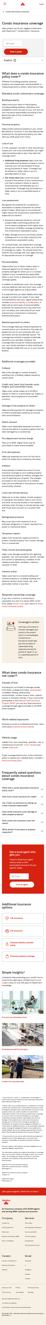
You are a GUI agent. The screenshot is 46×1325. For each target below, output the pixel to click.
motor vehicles (30, 745)
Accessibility (20, 1292)
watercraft (13, 748)
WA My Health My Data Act (11, 1299)
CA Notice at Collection (9, 1303)
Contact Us (5, 1223)
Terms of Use (6, 1292)
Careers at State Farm (9, 1261)
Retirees (4, 1269)
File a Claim (28, 1223)
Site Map (30, 1292)
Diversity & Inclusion (8, 1265)
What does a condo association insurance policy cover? (20, 789)
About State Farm (8, 1227)
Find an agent (22, 885)
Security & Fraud (33, 1287)
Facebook (28, 1261)
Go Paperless (29, 1241)
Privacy (18, 1287)
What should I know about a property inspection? (18, 831)
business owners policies (23, 727)
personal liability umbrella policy (25, 302)
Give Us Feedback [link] (8, 1241)
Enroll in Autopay (30, 1236)
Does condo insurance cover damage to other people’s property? (19, 813)
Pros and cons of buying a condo (14, 1017)
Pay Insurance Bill (30, 1232)
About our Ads (7, 1287)
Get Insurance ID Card (32, 1245)
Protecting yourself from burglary (15, 1049)
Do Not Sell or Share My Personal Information (16, 1307)
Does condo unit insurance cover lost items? (18, 822)
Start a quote (16, 52)
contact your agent (21, 604)
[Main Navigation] (5, 4)
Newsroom (5, 1232)
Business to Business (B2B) (10, 1236)
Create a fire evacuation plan (13, 1082)
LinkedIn (27, 1274)
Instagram (28, 1269)
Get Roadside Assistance (33, 1227)
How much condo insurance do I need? (19, 797)
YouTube (27, 1278)
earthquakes (35, 690)
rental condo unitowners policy (22, 605)
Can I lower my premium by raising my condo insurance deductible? (19, 804)
